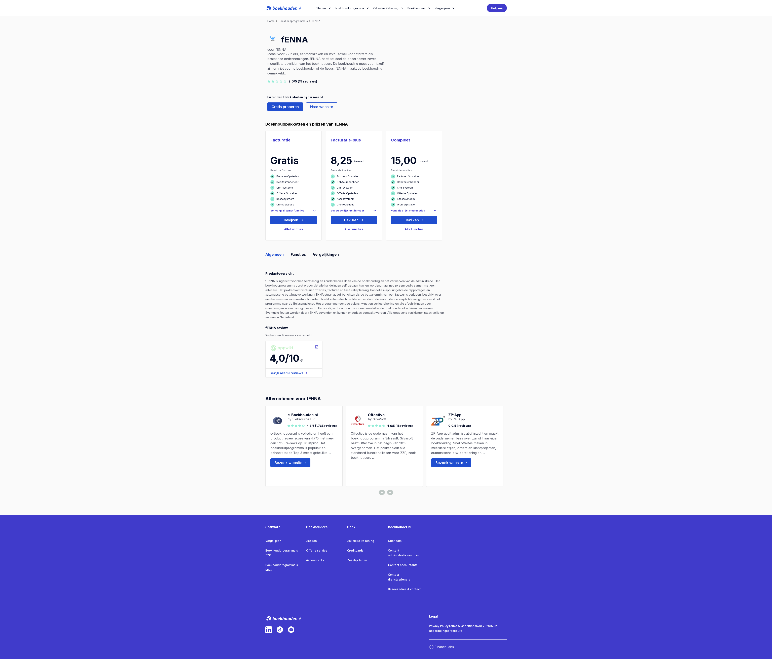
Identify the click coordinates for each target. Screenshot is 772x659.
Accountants (315, 560)
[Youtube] (291, 629)
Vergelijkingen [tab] (326, 254)
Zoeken (311, 540)
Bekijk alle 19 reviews (286, 373)
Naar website (321, 107)
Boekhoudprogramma (349, 8)
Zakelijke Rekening (385, 8)
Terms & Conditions (462, 626)
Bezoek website (288, 463)
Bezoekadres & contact (404, 589)
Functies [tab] (298, 254)
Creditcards (355, 550)
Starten (321, 8)
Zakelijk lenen (357, 560)
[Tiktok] (280, 629)
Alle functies (293, 229)
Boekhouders (417, 8)
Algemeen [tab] (274, 254)
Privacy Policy (439, 626)
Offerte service (316, 550)
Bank (351, 527)
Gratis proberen (285, 107)
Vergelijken (273, 540)
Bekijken (291, 220)
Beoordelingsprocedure (445, 630)
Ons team (394, 540)
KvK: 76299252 (486, 626)
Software (272, 527)
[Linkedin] (268, 629)
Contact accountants (403, 565)
